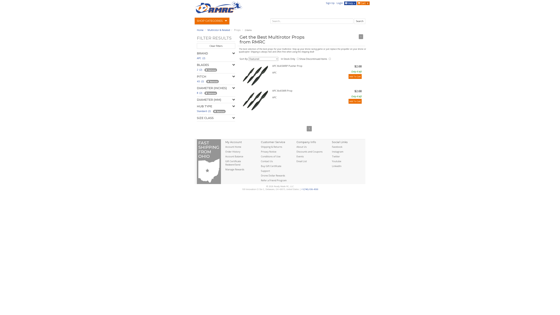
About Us (301, 146)
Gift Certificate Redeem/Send (233, 163)
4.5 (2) (200, 81)
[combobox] (312, 21)
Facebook (337, 146)
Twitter (336, 156)
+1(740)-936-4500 (309, 189)
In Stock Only (288, 59)
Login (340, 3)
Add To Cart (355, 76)
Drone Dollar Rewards (273, 175)
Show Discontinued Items (313, 59)
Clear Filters (216, 46)
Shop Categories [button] (210, 20)
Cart (364, 3)
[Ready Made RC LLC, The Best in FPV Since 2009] (218, 7)
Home (200, 30)
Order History (232, 151)
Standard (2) (204, 111)
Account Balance (234, 156)
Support (265, 171)
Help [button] (351, 3)
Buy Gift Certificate (271, 166)
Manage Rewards (234, 169)
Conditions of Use (270, 156)
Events (300, 156)
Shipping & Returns (271, 146)
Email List (301, 161)
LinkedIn (336, 166)
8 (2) (200, 92)
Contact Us (267, 161)
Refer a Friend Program (274, 180)
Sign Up (330, 3)
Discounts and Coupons (309, 151)
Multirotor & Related (219, 30)
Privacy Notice (268, 151)
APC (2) (201, 58)
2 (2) (200, 69)
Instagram (337, 151)
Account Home (233, 146)
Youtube (336, 161)
